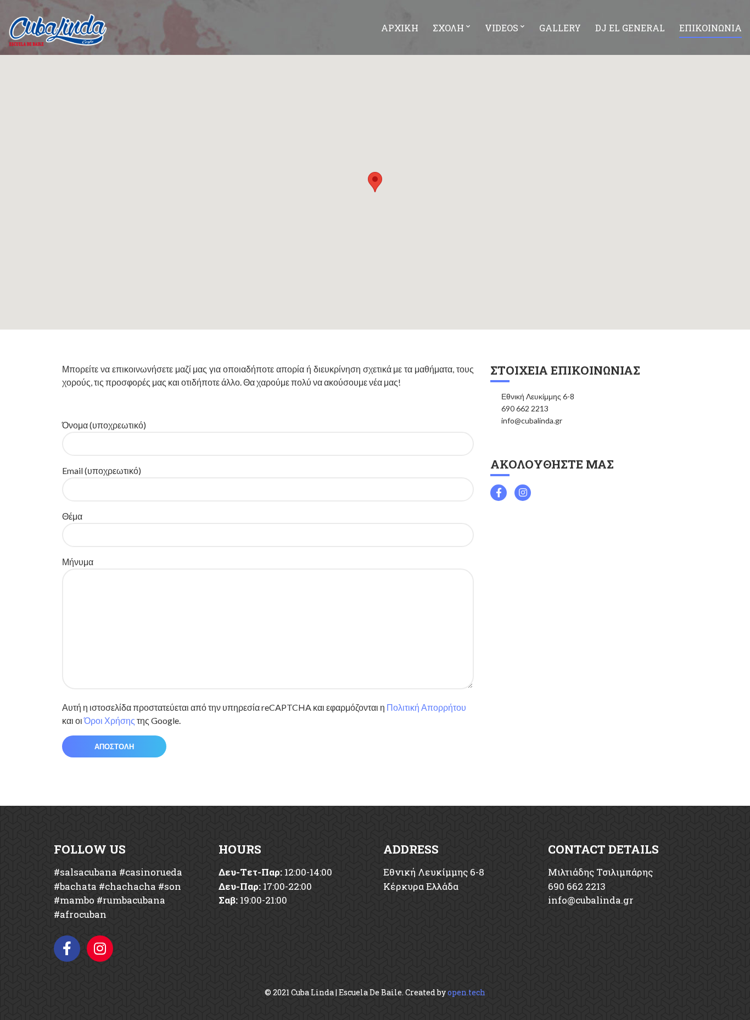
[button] (375, 182)
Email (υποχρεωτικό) (101, 470)
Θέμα (72, 516)
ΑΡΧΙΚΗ (399, 28)
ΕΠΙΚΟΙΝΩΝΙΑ (710, 28)
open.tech (466, 992)
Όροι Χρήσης (109, 720)
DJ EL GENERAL (630, 28)
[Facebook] (67, 948)
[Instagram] (100, 948)
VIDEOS (501, 28)
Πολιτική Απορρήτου (426, 707)
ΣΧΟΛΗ (448, 28)
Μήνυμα (77, 561)
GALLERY (560, 28)
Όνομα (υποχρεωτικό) (104, 425)
